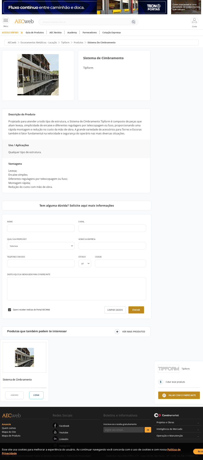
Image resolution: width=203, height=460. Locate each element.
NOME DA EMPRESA (87, 239)
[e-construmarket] (166, 415)
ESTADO (82, 256)
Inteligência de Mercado (169, 428)
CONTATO (14, 395)
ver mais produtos (133, 331)
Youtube (63, 432)
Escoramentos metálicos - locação (39, 42)
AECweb (12, 42)
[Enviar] (148, 430)
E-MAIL (81, 221)
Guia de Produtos (35, 32)
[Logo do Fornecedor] (168, 369)
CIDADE (98, 256)
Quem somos (9, 428)
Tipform (65, 42)
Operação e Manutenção (170, 435)
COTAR (36, 395)
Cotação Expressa (111, 32)
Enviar (136, 309)
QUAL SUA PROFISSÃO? (16, 239)
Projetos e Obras (165, 422)
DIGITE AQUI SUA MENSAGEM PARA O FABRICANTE (28, 274)
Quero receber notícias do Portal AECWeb (31, 309)
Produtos (78, 42)
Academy (72, 32)
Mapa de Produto (11, 435)
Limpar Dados (115, 309)
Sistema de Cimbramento (17, 379)
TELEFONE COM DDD (16, 256)
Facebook (64, 425)
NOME (10, 221)
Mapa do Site (9, 431)
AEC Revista (55, 32)
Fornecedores (90, 32)
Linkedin (63, 439)
